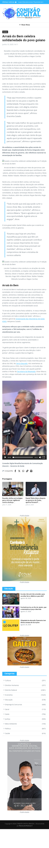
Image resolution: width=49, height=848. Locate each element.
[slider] (23, 457)
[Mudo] (40, 457)
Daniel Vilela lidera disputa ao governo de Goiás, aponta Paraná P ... (35, 500)
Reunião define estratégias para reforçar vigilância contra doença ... (12, 500)
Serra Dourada (21, 363)
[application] (24, 420)
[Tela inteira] (44, 457)
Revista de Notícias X (25, 826)
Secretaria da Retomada (26, 371)
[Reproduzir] (5, 457)
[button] (24, 420)
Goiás (5, 32)
